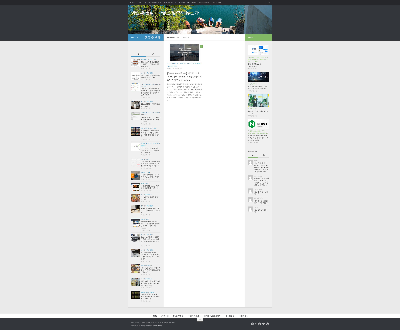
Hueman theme (157, 325)
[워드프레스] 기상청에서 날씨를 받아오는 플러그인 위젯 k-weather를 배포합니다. (150, 164)
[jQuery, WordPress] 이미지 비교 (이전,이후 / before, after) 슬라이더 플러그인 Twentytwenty (184, 76)
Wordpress (172, 66)
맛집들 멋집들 (154, 2)
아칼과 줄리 (216, 2)
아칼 (170, 68)
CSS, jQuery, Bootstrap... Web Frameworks (184, 63)
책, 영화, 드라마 (252, 84)
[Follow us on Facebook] (146, 37)
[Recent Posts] (153, 54)
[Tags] (263, 155)
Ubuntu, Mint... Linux (148, 292)
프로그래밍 (254, 61)
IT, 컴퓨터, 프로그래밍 (187, 2)
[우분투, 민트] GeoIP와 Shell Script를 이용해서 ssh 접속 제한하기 (150, 296)
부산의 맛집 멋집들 (146, 194)
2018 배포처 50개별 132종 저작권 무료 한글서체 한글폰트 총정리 (150, 64)
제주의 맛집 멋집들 (146, 265)
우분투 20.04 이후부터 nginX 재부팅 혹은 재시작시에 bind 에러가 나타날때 (258, 138)
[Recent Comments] (253, 155)
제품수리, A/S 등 (145, 172)
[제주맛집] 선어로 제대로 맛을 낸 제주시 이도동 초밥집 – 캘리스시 (150, 270)
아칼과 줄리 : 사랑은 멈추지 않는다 (165, 12)
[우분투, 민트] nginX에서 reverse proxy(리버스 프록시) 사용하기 (150, 150)
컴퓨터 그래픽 (152, 59)
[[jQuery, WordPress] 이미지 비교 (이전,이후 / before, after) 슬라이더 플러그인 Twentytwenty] (185, 52)
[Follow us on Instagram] (149, 37)
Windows (144, 59)
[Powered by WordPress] (139, 325)
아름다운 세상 (169, 2)
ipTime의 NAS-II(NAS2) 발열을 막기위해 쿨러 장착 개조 (150, 210)
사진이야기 (142, 2)
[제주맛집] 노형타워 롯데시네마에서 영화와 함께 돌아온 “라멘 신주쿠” (150, 283)
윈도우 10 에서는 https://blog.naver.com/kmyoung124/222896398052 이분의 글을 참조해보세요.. (261, 167)
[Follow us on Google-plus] (152, 37)
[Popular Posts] (138, 54)
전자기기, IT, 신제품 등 (147, 73)
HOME (132, 2)
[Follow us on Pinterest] (159, 37)
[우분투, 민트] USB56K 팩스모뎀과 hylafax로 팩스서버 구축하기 (150, 119)
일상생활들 (203, 2)
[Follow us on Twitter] (156, 37)
